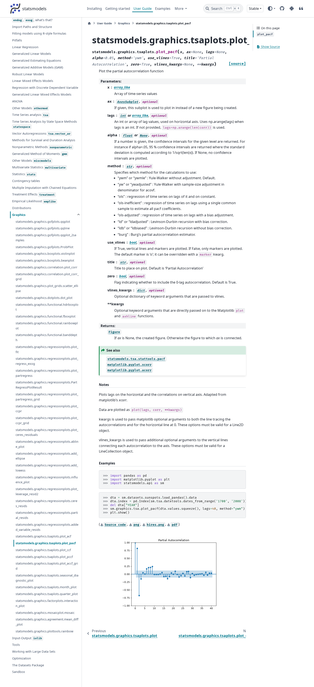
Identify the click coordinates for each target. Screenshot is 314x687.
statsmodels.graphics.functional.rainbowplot (47, 325)
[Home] (89, 23)
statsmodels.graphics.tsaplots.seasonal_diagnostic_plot (47, 577)
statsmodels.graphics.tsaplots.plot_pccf (44, 557)
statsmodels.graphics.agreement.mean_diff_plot (47, 622)
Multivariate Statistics (39, 167)
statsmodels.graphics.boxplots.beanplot (45, 260)
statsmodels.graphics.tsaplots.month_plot (46, 587)
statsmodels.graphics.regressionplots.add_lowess (47, 467)
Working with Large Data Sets (33, 651)
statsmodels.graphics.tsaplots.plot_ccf (43, 550)
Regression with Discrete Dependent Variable (45, 88)
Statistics (23, 174)
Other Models (30, 108)
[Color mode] (271, 8)
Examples (162, 8)
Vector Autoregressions (41, 133)
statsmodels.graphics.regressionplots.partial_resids (47, 515)
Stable (254, 8)
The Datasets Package (28, 665)
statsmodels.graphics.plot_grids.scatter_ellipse (47, 288)
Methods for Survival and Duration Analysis (43, 140)
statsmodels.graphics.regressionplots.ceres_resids (46, 503)
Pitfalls (17, 40)
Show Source (270, 47)
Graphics (18, 215)
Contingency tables (26, 181)
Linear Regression (25, 47)
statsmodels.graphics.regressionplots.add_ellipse (47, 456)
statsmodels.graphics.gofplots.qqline (43, 228)
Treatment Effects (33, 194)
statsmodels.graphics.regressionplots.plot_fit (47, 349)
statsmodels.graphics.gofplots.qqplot (43, 222)
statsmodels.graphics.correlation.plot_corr (46, 267)
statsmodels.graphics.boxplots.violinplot (45, 254)
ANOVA (17, 101)
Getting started (117, 8)
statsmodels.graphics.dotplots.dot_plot (44, 298)
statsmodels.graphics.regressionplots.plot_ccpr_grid (47, 420)
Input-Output (27, 638)
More (179, 8)
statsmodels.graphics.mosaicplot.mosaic (45, 613)
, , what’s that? (32, 20)
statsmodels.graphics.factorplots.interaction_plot (47, 603)
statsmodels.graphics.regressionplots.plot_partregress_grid (47, 396)
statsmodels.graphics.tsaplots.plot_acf (43, 536)
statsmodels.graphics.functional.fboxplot (45, 316)
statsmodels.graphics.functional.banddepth (46, 337)
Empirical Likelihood (34, 201)
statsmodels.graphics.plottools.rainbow (44, 631)
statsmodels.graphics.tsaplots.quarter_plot (47, 594)
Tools (16, 645)
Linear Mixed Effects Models (32, 81)
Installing (94, 8)
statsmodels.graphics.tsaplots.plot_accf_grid (47, 566)
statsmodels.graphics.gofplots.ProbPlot (44, 247)
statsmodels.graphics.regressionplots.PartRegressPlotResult (46, 385)
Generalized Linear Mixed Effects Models (41, 94)
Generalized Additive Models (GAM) (37, 67)
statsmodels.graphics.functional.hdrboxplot (47, 307)
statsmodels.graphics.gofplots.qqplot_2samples (46, 237)
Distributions (21, 208)
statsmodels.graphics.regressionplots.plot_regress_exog (47, 361)
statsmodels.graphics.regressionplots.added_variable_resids (47, 527)
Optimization (21, 658)
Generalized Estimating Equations (36, 60)
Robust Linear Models (28, 74)
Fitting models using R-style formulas (39, 33)
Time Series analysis (30, 115)
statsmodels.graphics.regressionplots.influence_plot (47, 479)
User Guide (143, 8)
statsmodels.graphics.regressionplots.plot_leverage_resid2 (47, 491)
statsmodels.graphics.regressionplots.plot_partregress (47, 373)
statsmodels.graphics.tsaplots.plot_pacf (46, 543)
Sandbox (18, 672)
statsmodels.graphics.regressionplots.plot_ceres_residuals (47, 432)
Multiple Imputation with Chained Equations (44, 188)
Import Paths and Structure (32, 27)
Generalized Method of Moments (39, 154)
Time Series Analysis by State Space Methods (44, 124)
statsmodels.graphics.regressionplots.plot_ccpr (47, 408)
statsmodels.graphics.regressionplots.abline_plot (47, 444)
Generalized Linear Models (31, 54)
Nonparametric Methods (42, 147)
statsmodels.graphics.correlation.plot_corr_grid (47, 276)
